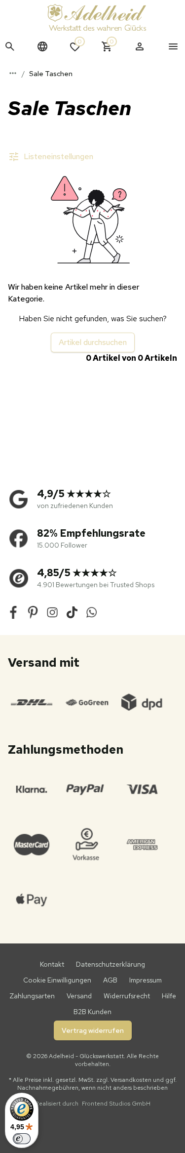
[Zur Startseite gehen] (96, 17)
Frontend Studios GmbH (115, 1104)
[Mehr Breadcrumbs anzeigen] (13, 73)
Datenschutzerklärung (110, 964)
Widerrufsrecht (127, 995)
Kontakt (52, 964)
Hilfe (169, 995)
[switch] (22, 1138)
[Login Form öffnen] (139, 46)
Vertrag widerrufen (93, 1030)
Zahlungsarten (32, 995)
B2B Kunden (92, 1011)
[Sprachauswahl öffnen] (42, 46)
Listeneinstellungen (58, 156)
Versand (79, 995)
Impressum (145, 980)
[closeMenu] (173, 46)
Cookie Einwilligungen (57, 980)
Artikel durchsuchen (93, 342)
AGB (110, 980)
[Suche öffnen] (10, 46)
